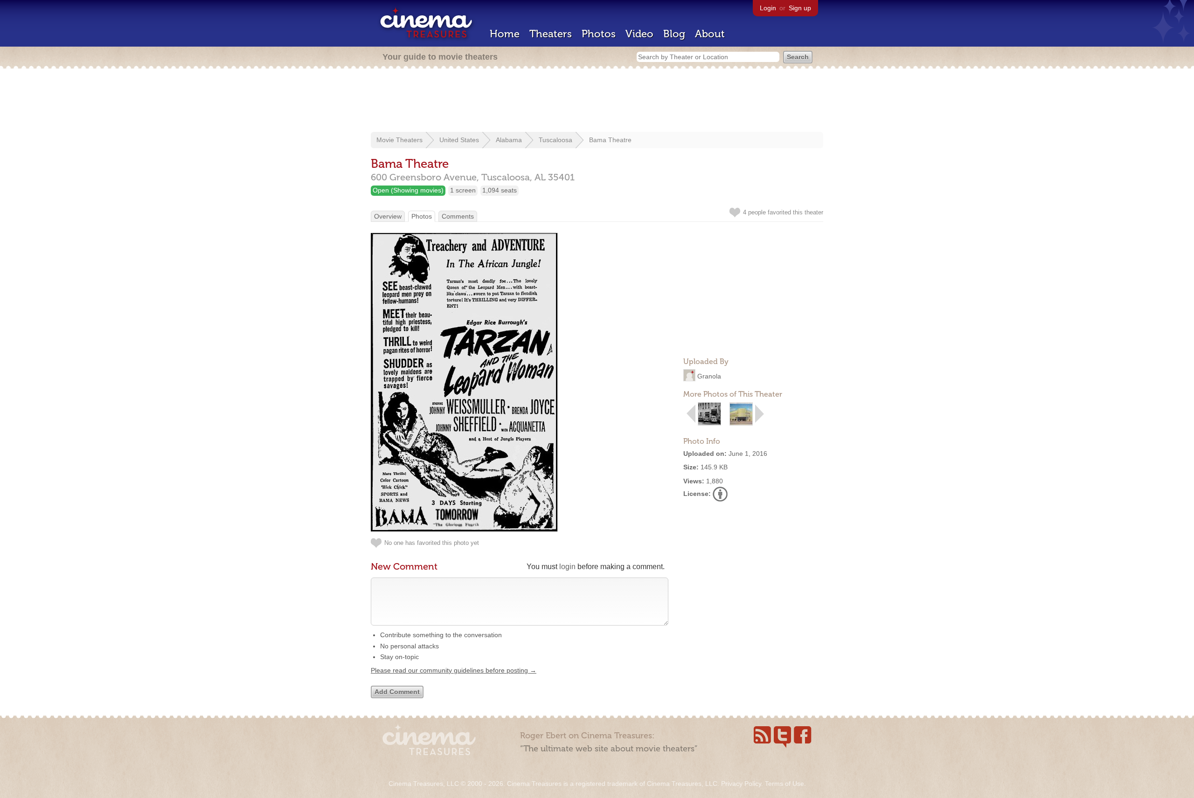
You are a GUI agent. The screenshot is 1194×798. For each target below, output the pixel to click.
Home (505, 34)
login (567, 567)
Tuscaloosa (555, 140)
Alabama (509, 140)
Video (639, 34)
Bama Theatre (610, 140)
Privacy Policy (741, 783)
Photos (599, 34)
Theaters (550, 34)
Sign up (800, 8)
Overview (388, 216)
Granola (709, 376)
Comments (458, 216)
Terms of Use (784, 783)
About (710, 34)
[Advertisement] (597, 101)
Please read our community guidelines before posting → (453, 670)
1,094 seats (499, 190)
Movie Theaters (399, 140)
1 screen (463, 190)
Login (768, 8)
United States (459, 140)
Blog (674, 34)
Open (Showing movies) (408, 190)
